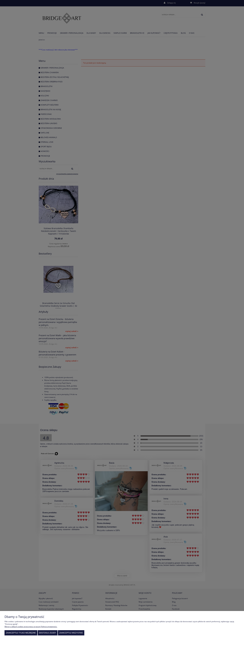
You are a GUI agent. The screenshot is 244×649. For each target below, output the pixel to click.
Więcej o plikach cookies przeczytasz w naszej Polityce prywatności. (31, 626)
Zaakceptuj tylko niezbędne (21, 633)
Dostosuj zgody (47, 633)
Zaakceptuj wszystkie (71, 633)
